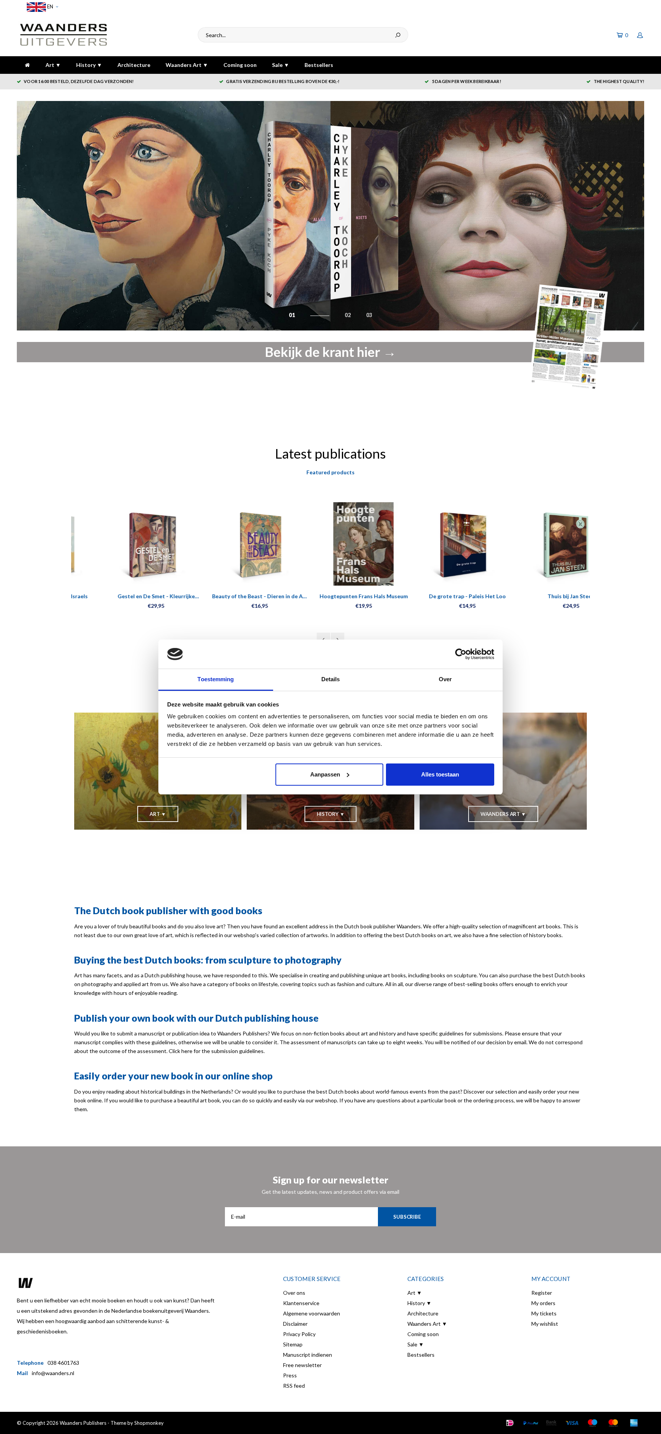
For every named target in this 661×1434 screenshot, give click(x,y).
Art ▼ (53, 65)
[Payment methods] (510, 1422)
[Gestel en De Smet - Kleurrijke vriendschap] (123, 544)
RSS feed (294, 1385)
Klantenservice (301, 1303)
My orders (543, 1303)
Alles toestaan (440, 774)
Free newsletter (302, 1365)
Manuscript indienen (307, 1354)
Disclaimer (295, 1323)
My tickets (544, 1313)
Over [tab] (445, 679)
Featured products (330, 472)
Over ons (294, 1292)
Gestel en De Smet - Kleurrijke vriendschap (123, 596)
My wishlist (544, 1323)
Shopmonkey (149, 1423)
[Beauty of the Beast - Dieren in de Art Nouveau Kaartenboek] (226, 544)
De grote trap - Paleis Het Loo (434, 596)
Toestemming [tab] (215, 679)
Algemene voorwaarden (311, 1313)
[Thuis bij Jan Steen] (538, 544)
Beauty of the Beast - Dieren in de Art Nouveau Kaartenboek (227, 596)
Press (290, 1375)
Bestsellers (318, 65)
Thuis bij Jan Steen (538, 596)
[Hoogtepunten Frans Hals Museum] (330, 544)
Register (541, 1292)
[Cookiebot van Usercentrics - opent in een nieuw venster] (460, 654)
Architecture (133, 65)
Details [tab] (330, 679)
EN (49, 6)
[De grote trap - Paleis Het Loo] (434, 544)
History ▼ (89, 65)
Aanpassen (325, 774)
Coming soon (240, 65)
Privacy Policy (299, 1334)
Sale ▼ (280, 65)
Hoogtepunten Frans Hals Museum (330, 596)
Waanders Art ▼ (187, 65)
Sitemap (293, 1344)
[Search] (397, 34)
